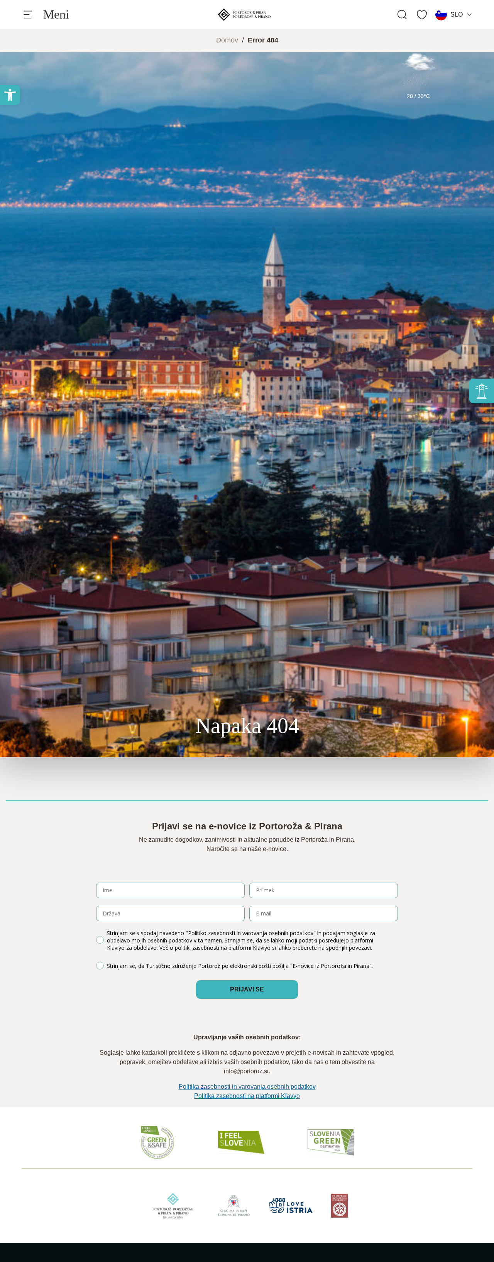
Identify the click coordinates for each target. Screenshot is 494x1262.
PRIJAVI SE (247, 989)
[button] (10, 95)
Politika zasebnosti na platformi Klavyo (247, 1096)
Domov (227, 40)
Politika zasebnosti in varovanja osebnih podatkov (247, 1086)
